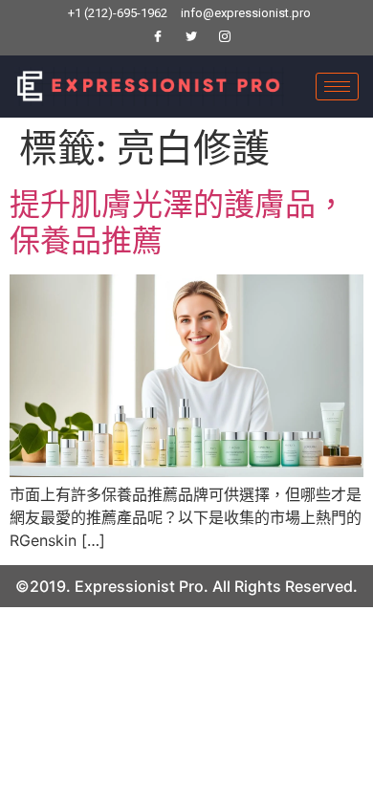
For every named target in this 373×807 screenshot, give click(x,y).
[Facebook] (157, 37)
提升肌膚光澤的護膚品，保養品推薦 (178, 222)
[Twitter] (191, 37)
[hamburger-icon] (337, 86)
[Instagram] (224, 37)
